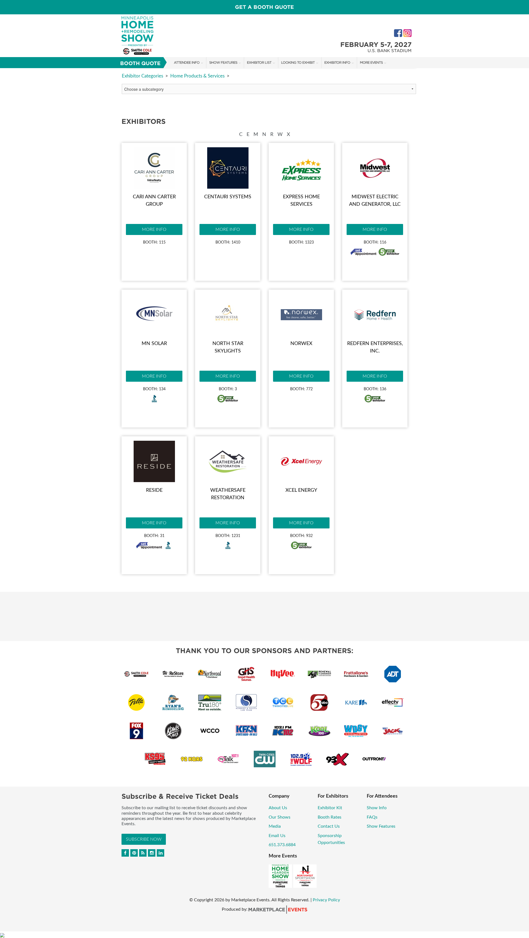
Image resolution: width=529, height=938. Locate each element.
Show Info (377, 808)
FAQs (372, 817)
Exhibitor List (259, 62)
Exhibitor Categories (142, 76)
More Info (154, 229)
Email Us (277, 835)
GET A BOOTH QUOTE (264, 7)
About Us (278, 808)
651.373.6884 (282, 845)
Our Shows (279, 817)
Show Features (223, 62)
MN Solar (154, 343)
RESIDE (154, 490)
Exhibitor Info (337, 62)
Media (275, 826)
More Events (371, 62)
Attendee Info (186, 62)
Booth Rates (329, 817)
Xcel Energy (301, 490)
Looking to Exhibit (298, 62)
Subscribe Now (143, 839)
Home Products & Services (197, 76)
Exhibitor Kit (330, 808)
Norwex (301, 343)
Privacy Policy (326, 900)
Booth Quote (140, 63)
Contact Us (329, 826)
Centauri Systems (227, 196)
